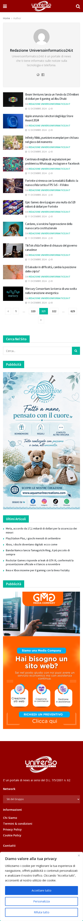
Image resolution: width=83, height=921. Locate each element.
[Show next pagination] (41, 320)
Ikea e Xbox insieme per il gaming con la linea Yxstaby (38, 570)
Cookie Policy (12, 835)
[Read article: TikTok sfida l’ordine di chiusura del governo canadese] (13, 250)
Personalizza (41, 901)
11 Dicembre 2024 (37, 173)
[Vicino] (78, 855)
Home (6, 18)
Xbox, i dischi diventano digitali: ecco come (31, 544)
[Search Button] (78, 6)
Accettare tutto (41, 890)
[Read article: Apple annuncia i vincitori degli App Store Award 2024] (13, 121)
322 (54, 311)
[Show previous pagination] (8, 311)
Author (17, 18)
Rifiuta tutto (41, 912)
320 (33, 311)
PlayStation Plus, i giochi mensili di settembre (33, 538)
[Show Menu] (5, 6)
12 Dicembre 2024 (37, 108)
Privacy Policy (12, 829)
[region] (41, 886)
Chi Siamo (10, 818)
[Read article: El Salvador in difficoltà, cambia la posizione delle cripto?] (13, 272)
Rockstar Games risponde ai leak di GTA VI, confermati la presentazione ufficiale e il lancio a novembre (40, 562)
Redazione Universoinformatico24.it (49, 104)
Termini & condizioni (17, 823)
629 (73, 311)
